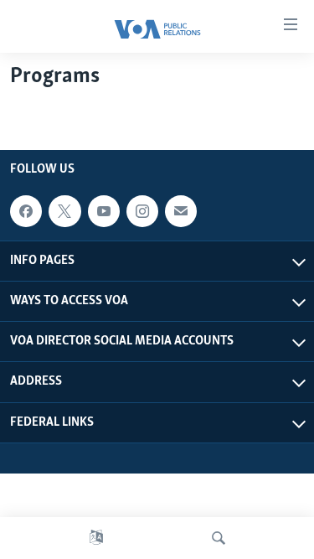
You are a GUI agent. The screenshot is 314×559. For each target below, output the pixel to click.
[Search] (218, 538)
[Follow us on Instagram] (142, 211)
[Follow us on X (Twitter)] (64, 211)
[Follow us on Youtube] (104, 211)
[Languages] (96, 538)
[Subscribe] (181, 211)
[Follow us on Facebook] (26, 211)
